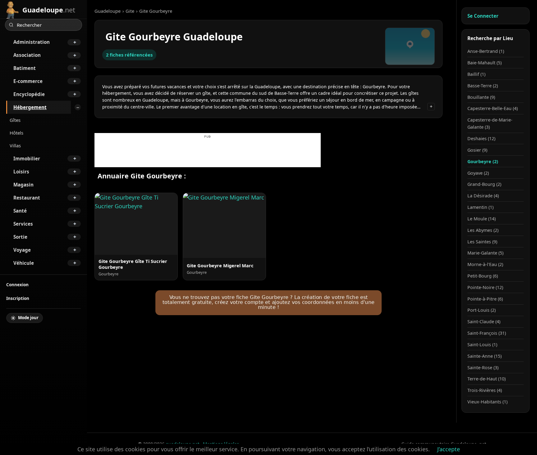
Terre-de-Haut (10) (486, 379)
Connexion (17, 284)
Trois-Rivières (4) (484, 390)
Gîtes (15, 120)
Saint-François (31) (486, 333)
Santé (20, 211)
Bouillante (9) (481, 97)
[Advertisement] (207, 153)
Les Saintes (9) (482, 242)
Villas (15, 145)
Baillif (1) (476, 74)
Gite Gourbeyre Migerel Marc (220, 265)
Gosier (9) (477, 150)
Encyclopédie (29, 94)
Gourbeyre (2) (482, 161)
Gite (130, 11)
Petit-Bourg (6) (482, 276)
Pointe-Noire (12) (485, 287)
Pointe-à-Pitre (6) (485, 299)
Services (23, 224)
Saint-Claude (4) (483, 321)
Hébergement (30, 107)
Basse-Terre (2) (482, 86)
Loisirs (21, 171)
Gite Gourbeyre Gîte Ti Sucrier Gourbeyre (133, 264)
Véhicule (23, 263)
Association (27, 55)
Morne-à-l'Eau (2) (485, 264)
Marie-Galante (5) (485, 253)
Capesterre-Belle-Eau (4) (492, 108)
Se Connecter (482, 16)
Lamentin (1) (480, 207)
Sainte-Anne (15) (484, 356)
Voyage (22, 250)
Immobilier (26, 158)
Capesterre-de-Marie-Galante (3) (489, 123)
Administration (31, 42)
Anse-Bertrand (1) (485, 51)
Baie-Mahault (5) (484, 63)
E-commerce (28, 81)
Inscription (17, 298)
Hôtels (16, 133)
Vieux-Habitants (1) (487, 402)
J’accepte (448, 449)
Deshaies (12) (481, 138)
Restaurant (26, 198)
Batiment (24, 68)
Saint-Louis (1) (482, 344)
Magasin (23, 185)
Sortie (20, 237)
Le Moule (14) (481, 219)
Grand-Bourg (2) (484, 184)
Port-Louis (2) (481, 310)
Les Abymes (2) (482, 230)
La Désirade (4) (483, 196)
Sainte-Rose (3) (482, 367)
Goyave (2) (478, 173)
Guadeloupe (107, 11)
